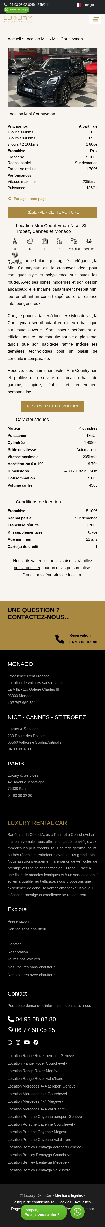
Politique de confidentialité (33, 1202)
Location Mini (36, 39)
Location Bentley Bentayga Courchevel (40, 1155)
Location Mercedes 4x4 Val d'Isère (36, 1109)
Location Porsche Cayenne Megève (37, 1132)
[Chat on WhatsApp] (16, 10)
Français (89, 5)
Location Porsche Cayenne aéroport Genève (45, 1116)
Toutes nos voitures (24, 959)
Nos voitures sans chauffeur (31, 967)
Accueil (14, 39)
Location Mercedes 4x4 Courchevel (37, 1094)
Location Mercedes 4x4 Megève (34, 1101)
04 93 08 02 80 (83, 642)
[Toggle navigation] (95, 19)
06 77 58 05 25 (35, 1030)
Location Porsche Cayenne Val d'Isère (39, 1139)
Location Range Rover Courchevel (36, 1063)
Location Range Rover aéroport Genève (41, 1055)
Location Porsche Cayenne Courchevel (40, 1124)
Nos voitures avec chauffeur (31, 975)
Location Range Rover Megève (33, 1071)
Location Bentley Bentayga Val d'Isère (39, 1170)
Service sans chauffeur (27, 929)
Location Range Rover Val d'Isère (35, 1078)
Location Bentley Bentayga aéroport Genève (44, 1147)
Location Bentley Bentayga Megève (37, 1162)
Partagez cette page (29, 199)
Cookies (64, 1202)
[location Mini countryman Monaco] (52, 77)
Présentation (18, 921)
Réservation (18, 952)
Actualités (83, 1202)
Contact (14, 944)
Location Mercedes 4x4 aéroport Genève (42, 1086)
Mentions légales (69, 1195)
